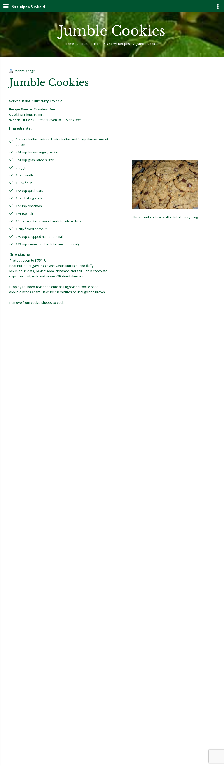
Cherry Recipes (118, 43)
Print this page (24, 71)
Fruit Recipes (90, 43)
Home (69, 43)
